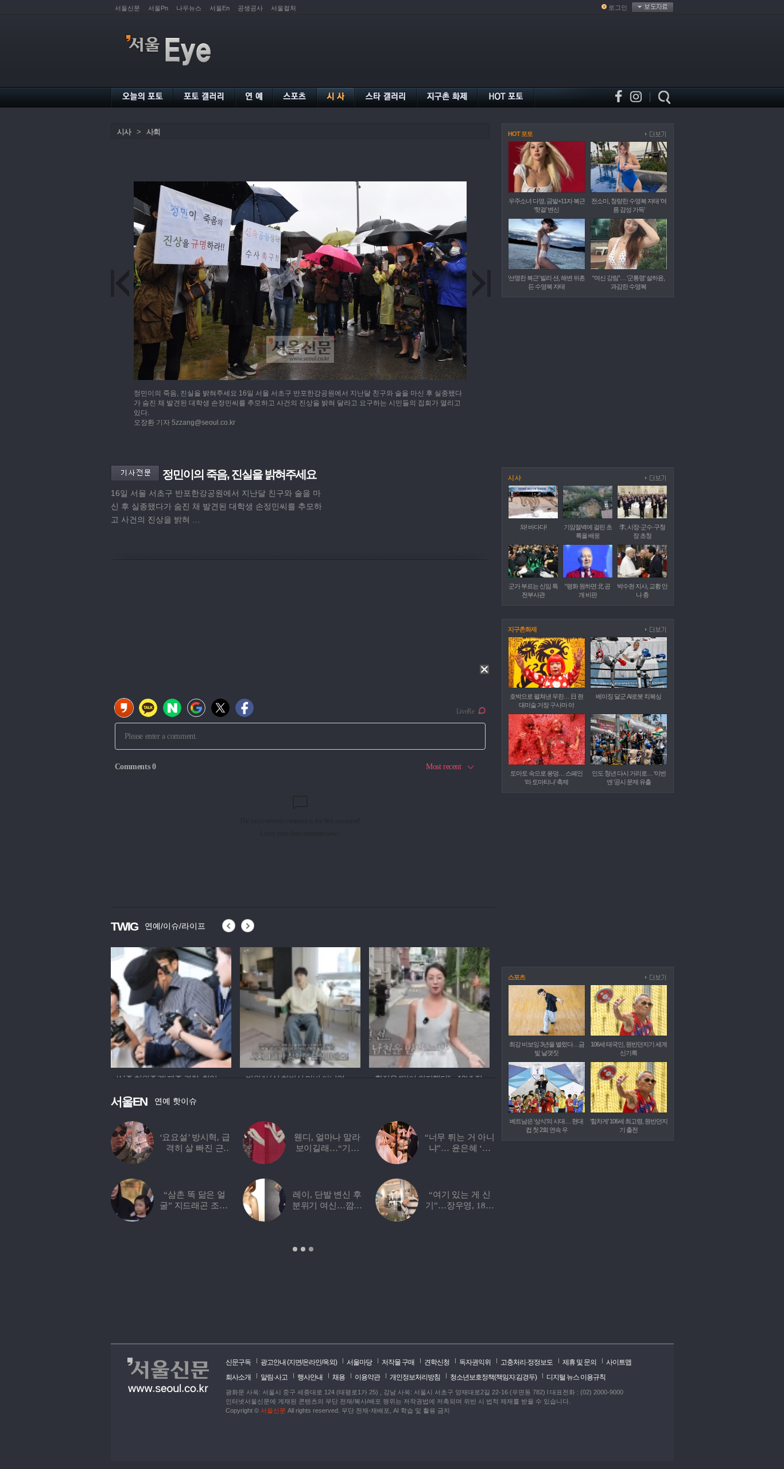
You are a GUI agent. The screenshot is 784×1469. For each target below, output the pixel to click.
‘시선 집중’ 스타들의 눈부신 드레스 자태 (459, 1148)
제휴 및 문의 (579, 1362)
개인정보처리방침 (415, 1377)
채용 (338, 1377)
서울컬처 (283, 8)
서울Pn (158, 8)
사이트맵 (618, 1362)
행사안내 (310, 1377)
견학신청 (436, 1362)
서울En (219, 8)
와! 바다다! (533, 527)
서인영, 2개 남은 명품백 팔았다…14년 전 (195, 1205)
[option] (171, 1005)
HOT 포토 (520, 133)
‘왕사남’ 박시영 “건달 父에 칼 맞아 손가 (327, 1205)
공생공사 (250, 8)
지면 (295, 1362)
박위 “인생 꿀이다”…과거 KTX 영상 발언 (327, 1148)
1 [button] (295, 1249)
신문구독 (238, 1362)
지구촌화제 (522, 629)
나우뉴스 (188, 8)
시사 (124, 131)
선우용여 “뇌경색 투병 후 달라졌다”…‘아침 (460, 1205)
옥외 (329, 1362)
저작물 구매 (398, 1362)
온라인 (311, 1362)
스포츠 (516, 977)
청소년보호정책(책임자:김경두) (493, 1377)
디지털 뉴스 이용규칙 (576, 1377)
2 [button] (303, 1249)
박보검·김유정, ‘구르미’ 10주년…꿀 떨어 (194, 1148)
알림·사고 (274, 1377)
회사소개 (238, 1377)
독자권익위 (475, 1362)
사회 (153, 131)
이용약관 (367, 1377)
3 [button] (311, 1249)
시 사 (514, 477)
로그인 (617, 7)
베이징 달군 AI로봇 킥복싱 (628, 696)
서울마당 (359, 1362)
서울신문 (127, 8)
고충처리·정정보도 (526, 1362)
